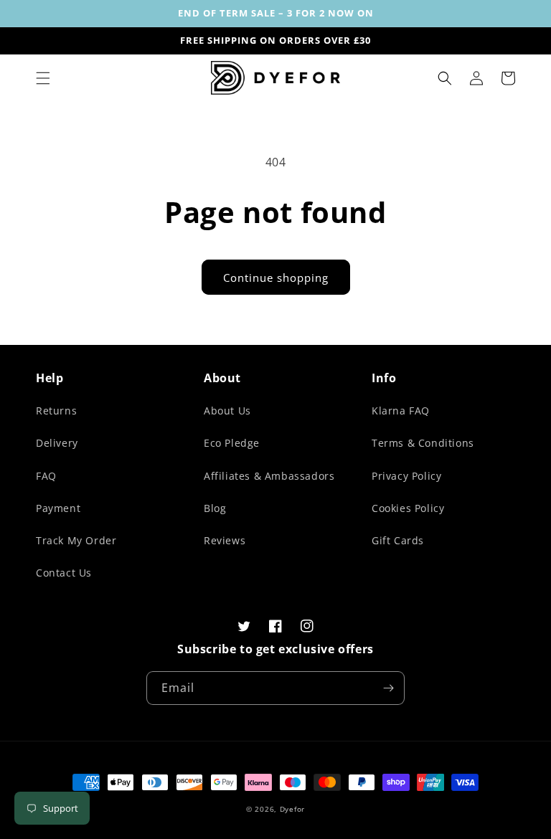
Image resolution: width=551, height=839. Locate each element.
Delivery (57, 443)
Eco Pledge (232, 443)
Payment (58, 508)
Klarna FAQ (401, 410)
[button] (43, 78)
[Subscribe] (388, 688)
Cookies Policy (408, 508)
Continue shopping (276, 277)
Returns (56, 410)
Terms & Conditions (423, 443)
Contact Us (64, 572)
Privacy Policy (406, 476)
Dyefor (292, 809)
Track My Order (76, 540)
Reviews (224, 540)
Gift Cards (398, 540)
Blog (215, 508)
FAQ (46, 476)
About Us (227, 410)
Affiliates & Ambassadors (269, 476)
